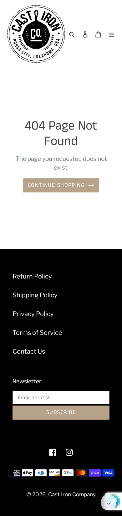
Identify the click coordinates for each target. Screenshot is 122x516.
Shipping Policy (35, 295)
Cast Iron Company (72, 494)
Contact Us (29, 351)
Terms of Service (37, 332)
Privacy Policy (33, 314)
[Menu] (111, 34)
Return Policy (32, 276)
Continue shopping (56, 185)
